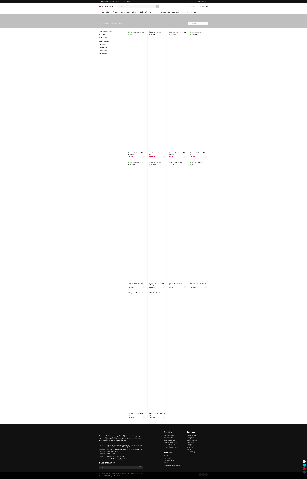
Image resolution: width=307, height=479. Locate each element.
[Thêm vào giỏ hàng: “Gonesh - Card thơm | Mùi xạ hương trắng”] (164, 287)
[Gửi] (157, 6)
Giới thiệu (105, 12)
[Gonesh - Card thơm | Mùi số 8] (136, 222)
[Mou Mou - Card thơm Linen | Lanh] (198, 222)
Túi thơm (189, 449)
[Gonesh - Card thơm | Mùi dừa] (157, 91)
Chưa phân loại (103, 35)
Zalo (304, 465)
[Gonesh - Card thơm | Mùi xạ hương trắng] (157, 222)
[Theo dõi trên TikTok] (203, 474)
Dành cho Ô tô (103, 38)
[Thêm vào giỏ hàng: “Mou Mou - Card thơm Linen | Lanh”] (205, 287)
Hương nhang (165, 12)
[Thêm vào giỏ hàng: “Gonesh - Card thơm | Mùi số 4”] (205, 157)
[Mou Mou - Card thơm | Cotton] (177, 222)
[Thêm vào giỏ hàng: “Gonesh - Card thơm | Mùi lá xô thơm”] (185, 157)
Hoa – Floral (167, 458)
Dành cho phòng (151, 12)
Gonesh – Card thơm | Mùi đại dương (135, 153)
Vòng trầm (190, 447)
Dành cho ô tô (137, 12)
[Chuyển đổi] (124, 38)
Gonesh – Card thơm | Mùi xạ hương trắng (156, 284)
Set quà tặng (103, 53)
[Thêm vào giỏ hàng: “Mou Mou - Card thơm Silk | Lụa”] (143, 417)
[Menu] (100, 12)
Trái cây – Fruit (168, 463)
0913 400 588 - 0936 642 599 (115, 456)
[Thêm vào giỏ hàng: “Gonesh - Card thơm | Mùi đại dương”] (143, 157)
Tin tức (193, 12)
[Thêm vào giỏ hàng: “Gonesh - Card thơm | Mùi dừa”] (164, 157)
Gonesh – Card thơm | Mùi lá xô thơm (177, 153)
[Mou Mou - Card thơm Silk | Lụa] (136, 352)
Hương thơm (125, 12)
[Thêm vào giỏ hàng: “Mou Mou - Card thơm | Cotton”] (185, 287)
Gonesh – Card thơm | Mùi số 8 (135, 284)
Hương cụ (175, 12)
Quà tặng (185, 12)
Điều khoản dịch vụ (169, 438)
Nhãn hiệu (114, 12)
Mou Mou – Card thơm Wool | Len (157, 414)
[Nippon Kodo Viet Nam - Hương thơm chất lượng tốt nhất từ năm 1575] (107, 6)
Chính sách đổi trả (169, 440)
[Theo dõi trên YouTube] (206, 474)
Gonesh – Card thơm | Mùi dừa (156, 153)
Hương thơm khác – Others (172, 465)
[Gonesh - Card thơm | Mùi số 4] (198, 91)
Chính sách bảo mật (170, 445)
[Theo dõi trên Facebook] (200, 474)
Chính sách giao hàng (170, 442)
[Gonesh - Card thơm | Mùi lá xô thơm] (177, 91)
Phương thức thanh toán (171, 447)
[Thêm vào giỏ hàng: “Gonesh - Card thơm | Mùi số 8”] (143, 287)
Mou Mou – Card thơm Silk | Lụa (136, 414)
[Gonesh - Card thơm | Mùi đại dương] (136, 91)
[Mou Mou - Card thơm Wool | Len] (157, 352)
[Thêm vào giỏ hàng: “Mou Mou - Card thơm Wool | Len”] (164, 417)
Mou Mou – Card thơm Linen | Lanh (198, 284)
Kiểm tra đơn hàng (169, 435)
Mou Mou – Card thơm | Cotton (176, 284)
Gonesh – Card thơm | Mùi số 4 (197, 153)
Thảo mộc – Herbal (169, 460)
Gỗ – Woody (167, 456)
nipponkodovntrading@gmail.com (117, 459)
